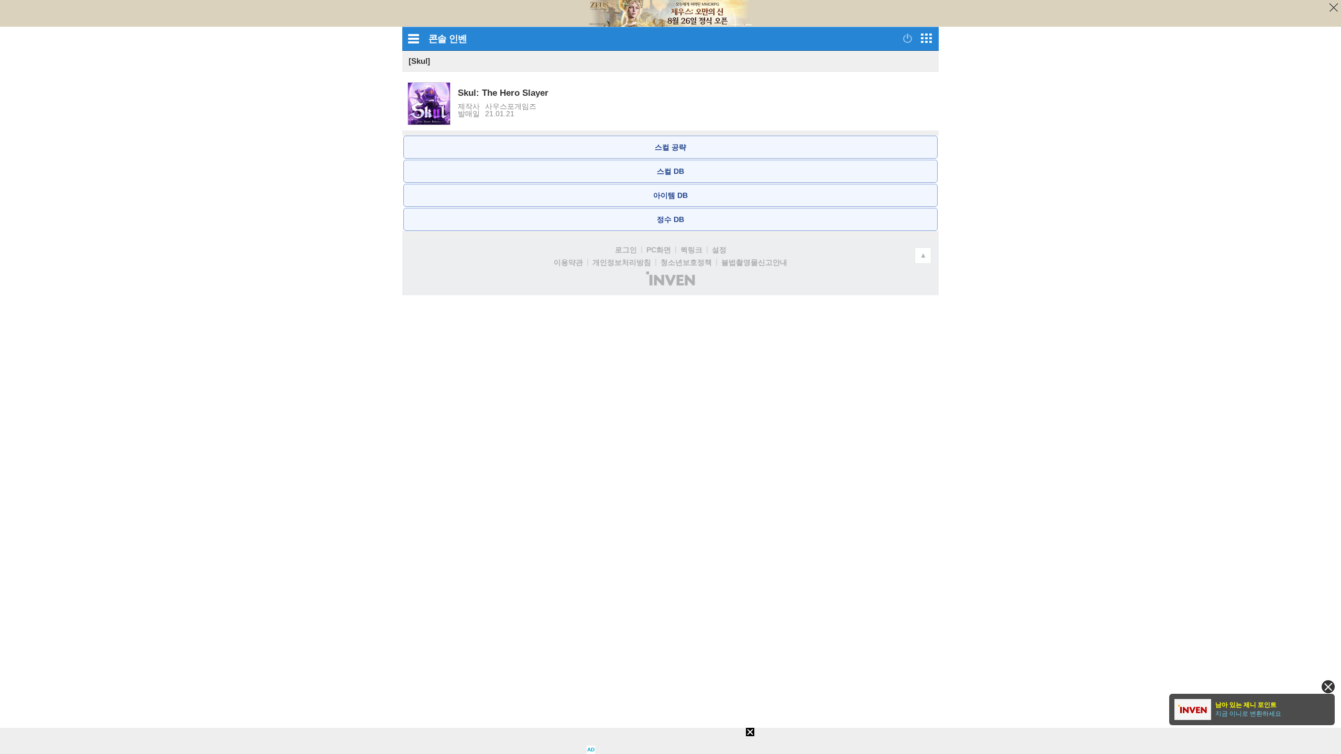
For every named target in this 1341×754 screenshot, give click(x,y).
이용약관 (568, 262)
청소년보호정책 (686, 262)
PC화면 (658, 250)
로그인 (626, 250)
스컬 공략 (670, 147)
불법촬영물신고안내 (754, 262)
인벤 (458, 39)
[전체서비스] (926, 38)
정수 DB (670, 219)
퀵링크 (691, 250)
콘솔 (437, 39)
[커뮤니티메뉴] (413, 38)
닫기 (1330, 11)
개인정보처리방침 (621, 262)
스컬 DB (670, 171)
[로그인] (907, 38)
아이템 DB (670, 195)
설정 (719, 250)
